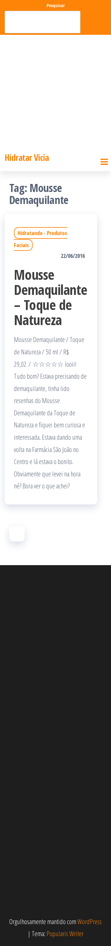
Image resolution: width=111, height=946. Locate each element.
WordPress (89, 921)
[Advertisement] (55, 93)
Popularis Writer (65, 933)
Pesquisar (56, 5)
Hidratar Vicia (27, 157)
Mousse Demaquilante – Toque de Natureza (50, 297)
